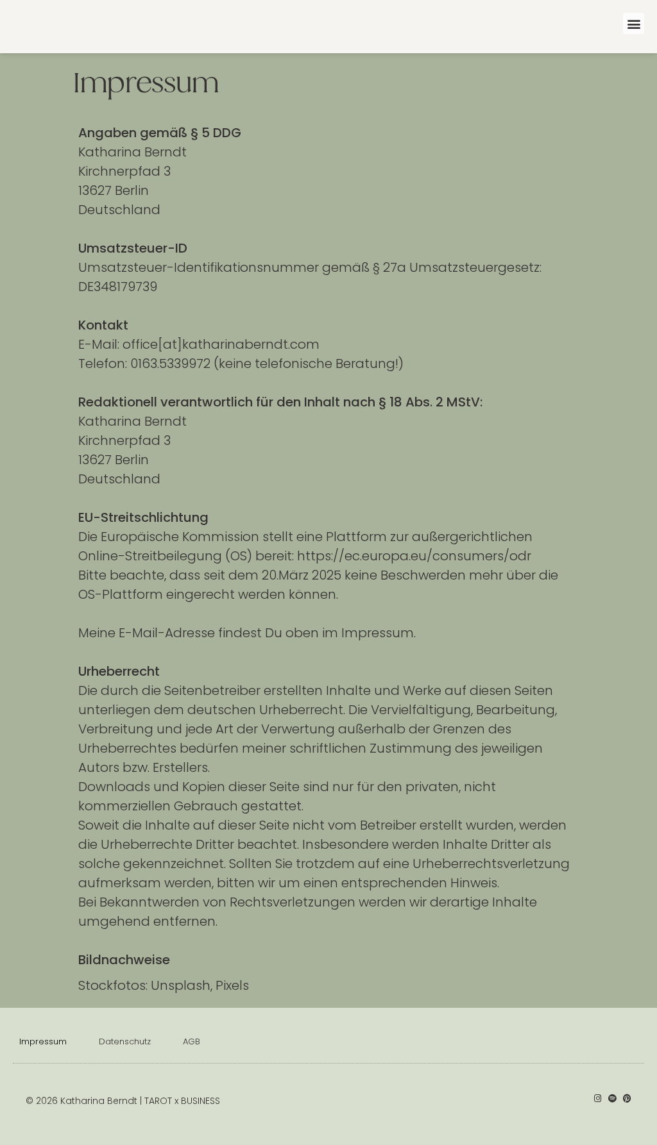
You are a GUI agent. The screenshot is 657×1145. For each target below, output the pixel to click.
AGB (191, 1041)
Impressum (43, 1041)
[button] (633, 23)
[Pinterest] (627, 1098)
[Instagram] (597, 1098)
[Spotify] (612, 1098)
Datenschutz (125, 1041)
